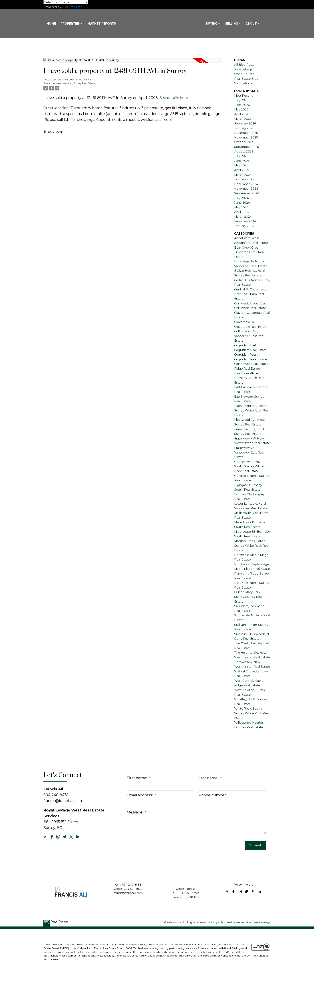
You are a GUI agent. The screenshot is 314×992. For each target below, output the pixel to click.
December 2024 (246, 184)
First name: (137, 778)
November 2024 (246, 188)
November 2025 (246, 137)
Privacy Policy (217, 922)
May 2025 (241, 165)
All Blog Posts (244, 64)
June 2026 (242, 105)
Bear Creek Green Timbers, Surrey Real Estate (249, 252)
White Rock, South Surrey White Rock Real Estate (251, 713)
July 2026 (241, 100)
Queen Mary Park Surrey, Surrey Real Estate (248, 596)
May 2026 (241, 109)
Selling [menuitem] (231, 23)
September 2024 (246, 193)
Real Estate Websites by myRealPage (249, 922)
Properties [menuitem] (70, 23)
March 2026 (242, 118)
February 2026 (245, 123)
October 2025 (244, 142)
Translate (75, 7)
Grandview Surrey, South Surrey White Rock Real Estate (249, 466)
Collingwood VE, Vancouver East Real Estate (249, 336)
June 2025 (242, 161)
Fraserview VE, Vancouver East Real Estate (249, 452)
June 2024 (242, 202)
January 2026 (244, 128)
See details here (173, 98)
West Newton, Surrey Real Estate (75, 83)
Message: (135, 812)
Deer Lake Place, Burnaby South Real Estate (249, 378)
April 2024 (241, 212)
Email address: (140, 795)
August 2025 (243, 151)
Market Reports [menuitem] (101, 23)
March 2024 (243, 216)
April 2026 (241, 114)
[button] (45, 837)
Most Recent (243, 95)
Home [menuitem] (51, 23)
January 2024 (244, 226)
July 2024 (241, 198)
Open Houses (244, 74)
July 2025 (241, 156)
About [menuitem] (251, 23)
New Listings (243, 69)
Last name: (209, 778)
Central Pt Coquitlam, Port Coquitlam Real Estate (250, 294)
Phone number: (213, 795)
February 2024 (245, 221)
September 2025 (246, 146)
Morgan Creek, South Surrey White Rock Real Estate (251, 545)
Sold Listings (243, 83)
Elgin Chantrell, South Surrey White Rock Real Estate (251, 410)
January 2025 (244, 179)
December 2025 (246, 132)
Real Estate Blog (246, 78)
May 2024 (241, 207)
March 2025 (242, 175)
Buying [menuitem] (212, 23)
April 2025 (241, 170)
